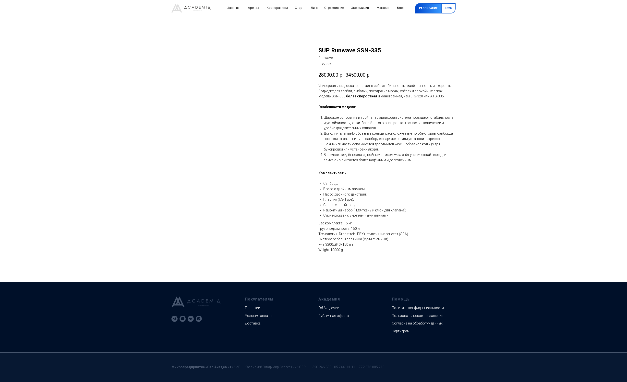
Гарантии (252, 308)
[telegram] (174, 319)
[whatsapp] (183, 319)
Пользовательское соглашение (417, 316)
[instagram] (199, 319)
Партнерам (401, 331)
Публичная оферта (333, 316)
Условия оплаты (258, 316)
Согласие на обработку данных (417, 323)
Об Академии (328, 308)
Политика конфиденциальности (418, 308)
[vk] (191, 319)
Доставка (253, 323)
